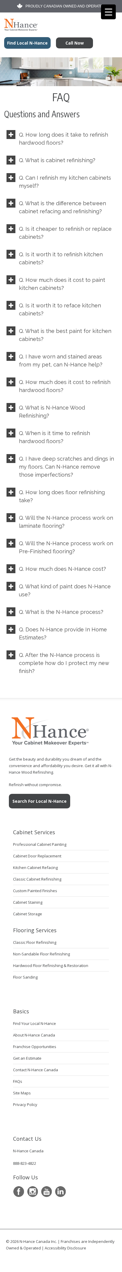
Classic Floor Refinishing (34, 942)
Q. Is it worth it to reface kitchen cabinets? (60, 309)
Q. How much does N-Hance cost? (62, 569)
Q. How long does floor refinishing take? (62, 496)
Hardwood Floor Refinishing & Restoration (50, 965)
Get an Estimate (27, 1058)
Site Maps (22, 1093)
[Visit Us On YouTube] (46, 1191)
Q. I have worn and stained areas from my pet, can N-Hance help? (60, 360)
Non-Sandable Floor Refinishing (41, 954)
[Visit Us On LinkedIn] (60, 1191)
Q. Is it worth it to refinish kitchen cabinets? (61, 258)
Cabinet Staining (27, 902)
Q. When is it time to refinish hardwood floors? (54, 437)
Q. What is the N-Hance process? (61, 612)
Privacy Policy (25, 1104)
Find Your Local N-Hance (34, 1023)
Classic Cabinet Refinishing (37, 879)
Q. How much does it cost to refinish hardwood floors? (64, 386)
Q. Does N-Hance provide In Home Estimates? (63, 633)
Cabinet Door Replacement (37, 856)
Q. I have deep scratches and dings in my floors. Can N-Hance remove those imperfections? (66, 467)
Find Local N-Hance (27, 43)
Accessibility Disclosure (65, 1248)
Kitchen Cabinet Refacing (35, 867)
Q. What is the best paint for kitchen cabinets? (65, 335)
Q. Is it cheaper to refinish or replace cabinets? (65, 233)
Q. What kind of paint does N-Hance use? (65, 590)
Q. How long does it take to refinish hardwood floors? (63, 139)
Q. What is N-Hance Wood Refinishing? (52, 411)
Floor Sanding (25, 977)
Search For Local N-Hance (39, 801)
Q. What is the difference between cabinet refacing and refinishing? (62, 207)
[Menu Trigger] (108, 11)
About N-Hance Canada (34, 1035)
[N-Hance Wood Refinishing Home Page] (19, 29)
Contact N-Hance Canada (35, 1069)
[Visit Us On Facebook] (18, 1191)
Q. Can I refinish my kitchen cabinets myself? (65, 182)
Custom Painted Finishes (35, 890)
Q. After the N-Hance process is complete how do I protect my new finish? (64, 663)
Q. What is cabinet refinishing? (57, 160)
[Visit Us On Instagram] (32, 1191)
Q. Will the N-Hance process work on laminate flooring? (66, 522)
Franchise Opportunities (34, 1046)
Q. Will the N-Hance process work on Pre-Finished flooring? (66, 547)
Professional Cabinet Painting (39, 844)
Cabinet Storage (27, 914)
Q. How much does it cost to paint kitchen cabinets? (62, 284)
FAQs (17, 1081)
